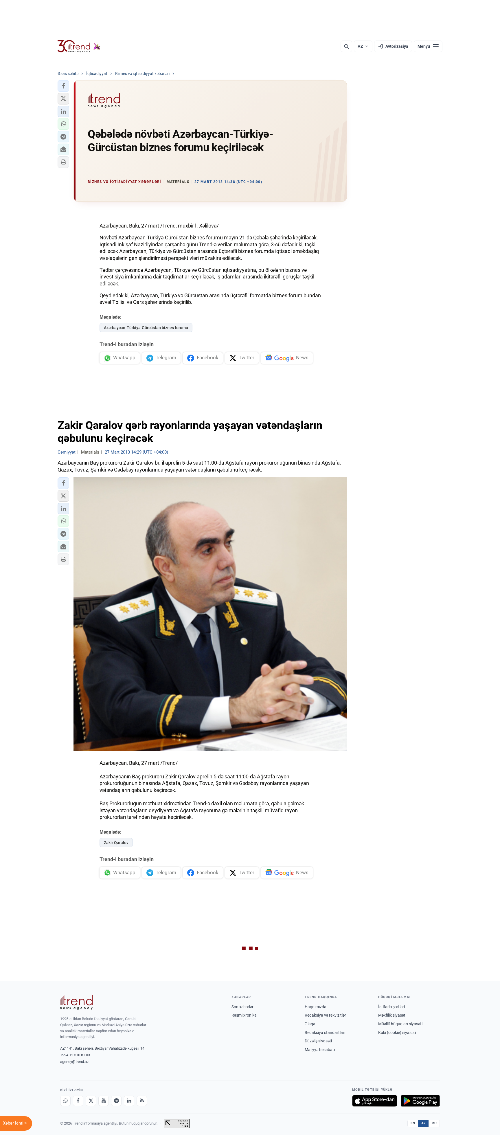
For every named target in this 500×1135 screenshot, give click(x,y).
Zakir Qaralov (116, 842)
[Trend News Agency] (76, 1002)
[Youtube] (103, 1101)
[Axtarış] (346, 46)
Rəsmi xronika (244, 1015)
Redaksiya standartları (325, 1032)
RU (434, 1123)
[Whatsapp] (65, 1101)
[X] (91, 1101)
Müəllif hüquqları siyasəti (400, 1024)
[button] (63, 85)
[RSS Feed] (142, 1101)
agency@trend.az (74, 1061)
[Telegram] (116, 1101)
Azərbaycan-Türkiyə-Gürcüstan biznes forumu (146, 327)
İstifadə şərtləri (391, 1006)
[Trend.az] (79, 46)
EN (413, 1123)
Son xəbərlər (242, 1006)
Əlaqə (310, 1024)
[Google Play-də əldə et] (420, 1101)
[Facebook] (78, 1101)
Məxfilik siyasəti (392, 1015)
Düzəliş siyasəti (318, 1041)
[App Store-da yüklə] (374, 1101)
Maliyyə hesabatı (320, 1049)
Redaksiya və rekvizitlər (325, 1015)
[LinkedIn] (129, 1101)
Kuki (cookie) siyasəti (397, 1032)
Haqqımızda (315, 1006)
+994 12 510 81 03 (75, 1055)
